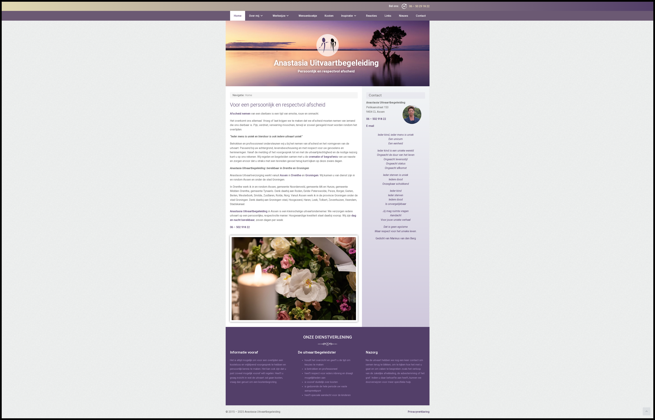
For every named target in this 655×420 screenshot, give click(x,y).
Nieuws (403, 15)
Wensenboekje (308, 15)
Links (388, 15)
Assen (284, 175)
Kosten (329, 15)
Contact (421, 15)
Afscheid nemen (240, 113)
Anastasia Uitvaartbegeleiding (248, 211)
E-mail (370, 125)
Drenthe (296, 175)
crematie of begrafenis (323, 156)
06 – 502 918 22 (240, 227)
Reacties (371, 15)
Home (237, 15)
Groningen (311, 175)
